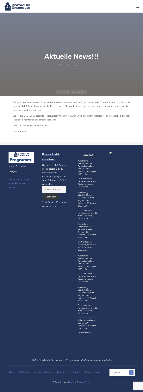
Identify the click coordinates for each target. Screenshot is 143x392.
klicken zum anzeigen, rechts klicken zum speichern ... (19, 183)
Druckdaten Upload (43, 372)
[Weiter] (98, 155)
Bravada (72, 382)
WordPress (84, 382)
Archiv (63, 48)
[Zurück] (78, 155)
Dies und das (75, 48)
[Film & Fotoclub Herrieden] (17, 6)
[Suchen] (131, 372)
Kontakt (76, 372)
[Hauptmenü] (136, 6)
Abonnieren (50, 196)
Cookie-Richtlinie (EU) (95, 372)
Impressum (62, 372)
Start (12, 372)
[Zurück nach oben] (132, 381)
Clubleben (24, 372)
